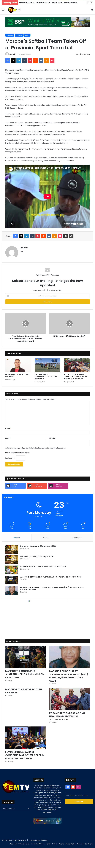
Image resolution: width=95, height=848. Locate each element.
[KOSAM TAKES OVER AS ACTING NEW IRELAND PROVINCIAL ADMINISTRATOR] (69, 699)
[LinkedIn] (18, 60)
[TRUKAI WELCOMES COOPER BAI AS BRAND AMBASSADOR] (11, 570)
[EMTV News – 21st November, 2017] (69, 323)
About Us (13, 844)
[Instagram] (78, 787)
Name (8, 428)
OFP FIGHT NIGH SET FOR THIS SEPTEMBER (17, 375)
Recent (46, 537)
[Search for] (92, 10)
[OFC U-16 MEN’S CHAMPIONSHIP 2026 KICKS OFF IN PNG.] (47, 365)
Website (52, 438)
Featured (10, 35)
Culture (55, 844)
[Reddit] (35, 60)
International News (37, 844)
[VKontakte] (41, 60)
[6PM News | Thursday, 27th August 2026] (11, 559)
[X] (13, 60)
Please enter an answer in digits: (17, 452)
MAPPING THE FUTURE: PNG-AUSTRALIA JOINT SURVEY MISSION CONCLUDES (56, 2)
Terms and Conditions (85, 844)
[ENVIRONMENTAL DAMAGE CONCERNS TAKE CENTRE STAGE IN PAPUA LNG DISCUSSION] (25, 737)
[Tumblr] (24, 60)
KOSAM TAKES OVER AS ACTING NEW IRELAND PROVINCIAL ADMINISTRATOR (67, 716)
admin (12, 54)
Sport (27, 35)
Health (48, 844)
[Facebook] (7, 60)
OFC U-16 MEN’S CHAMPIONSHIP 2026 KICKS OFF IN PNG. (46, 376)
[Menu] (3, 10)
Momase (19, 35)
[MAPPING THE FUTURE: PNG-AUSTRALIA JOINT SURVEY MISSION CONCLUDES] (11, 580)
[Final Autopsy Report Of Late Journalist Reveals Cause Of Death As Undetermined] (25, 323)
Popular (17, 537)
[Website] (22, 251)
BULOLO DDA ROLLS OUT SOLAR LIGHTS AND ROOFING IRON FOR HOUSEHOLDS (76, 376)
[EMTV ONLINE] (19, 10)
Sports (61, 844)
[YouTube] (73, 787)
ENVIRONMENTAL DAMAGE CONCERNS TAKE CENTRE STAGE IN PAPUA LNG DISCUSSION (24, 755)
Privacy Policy (70, 844)
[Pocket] (52, 60)
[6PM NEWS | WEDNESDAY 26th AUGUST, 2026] (11, 549)
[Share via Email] (65, 236)
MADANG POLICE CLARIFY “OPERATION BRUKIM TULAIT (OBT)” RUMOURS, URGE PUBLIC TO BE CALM (69, 676)
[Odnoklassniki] (46, 60)
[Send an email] (14, 54)
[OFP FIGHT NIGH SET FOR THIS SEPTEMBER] (18, 365)
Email (8, 438)
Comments (77, 537)
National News (23, 844)
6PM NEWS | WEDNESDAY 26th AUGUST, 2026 (38, 546)
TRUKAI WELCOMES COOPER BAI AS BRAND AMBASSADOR (43, 567)
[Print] (71, 236)
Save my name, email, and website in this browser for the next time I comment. (36, 448)
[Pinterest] (30, 60)
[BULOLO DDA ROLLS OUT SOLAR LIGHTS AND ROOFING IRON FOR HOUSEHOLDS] (77, 365)
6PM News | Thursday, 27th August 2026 (36, 556)
